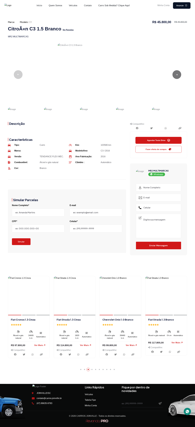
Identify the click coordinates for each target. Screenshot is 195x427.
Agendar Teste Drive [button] (156, 140)
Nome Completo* (20, 205)
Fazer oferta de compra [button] (156, 149)
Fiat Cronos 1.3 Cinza (23, 319)
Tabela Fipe (90, 400)
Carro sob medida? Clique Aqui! (114, 5)
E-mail (73, 205)
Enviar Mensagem (158, 245)
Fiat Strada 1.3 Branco (161, 319)
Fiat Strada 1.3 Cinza (69, 319)
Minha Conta (91, 405)
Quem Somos (55, 5)
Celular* (74, 221)
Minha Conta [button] (163, 5)
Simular (21, 241)
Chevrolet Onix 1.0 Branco (117, 319)
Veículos (73, 5)
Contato (88, 5)
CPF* (14, 221)
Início (39, 5)
